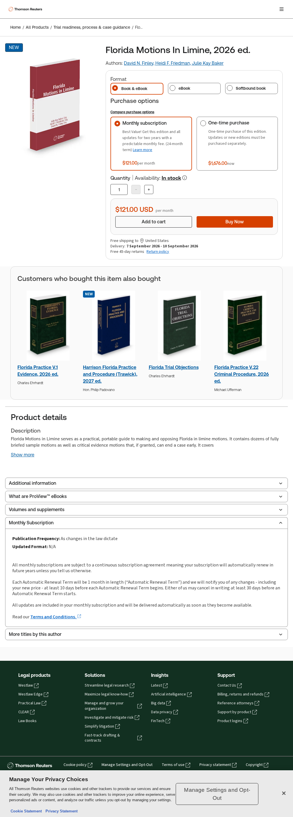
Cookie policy (75, 764)
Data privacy (161, 712)
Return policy (157, 251)
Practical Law (29, 703)
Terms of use (173, 764)
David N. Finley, (139, 63)
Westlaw (25, 685)
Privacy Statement (60, 811)
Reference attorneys (235, 703)
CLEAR (23, 712)
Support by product (234, 712)
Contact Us (226, 685)
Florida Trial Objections (174, 367)
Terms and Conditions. (53, 617)
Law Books (27, 721)
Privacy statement (215, 764)
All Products (37, 27)
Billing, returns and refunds (240, 694)
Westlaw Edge (30, 694)
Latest (156, 685)
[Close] (284, 793)
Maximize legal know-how (106, 694)
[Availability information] (184, 177)
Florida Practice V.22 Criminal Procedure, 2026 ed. (241, 374)
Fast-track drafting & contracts (102, 738)
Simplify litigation (99, 726)
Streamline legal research (107, 685)
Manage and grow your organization (104, 706)
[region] (146, 793)
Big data (158, 703)
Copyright (254, 764)
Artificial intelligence (168, 694)
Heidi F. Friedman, (173, 63)
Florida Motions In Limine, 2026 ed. (139, 27)
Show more (22, 455)
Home (15, 27)
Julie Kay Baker (207, 63)
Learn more (142, 150)
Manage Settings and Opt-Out (127, 764)
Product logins (229, 721)
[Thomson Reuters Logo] (26, 9)
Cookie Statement (26, 811)
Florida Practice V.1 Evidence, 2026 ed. (37, 371)
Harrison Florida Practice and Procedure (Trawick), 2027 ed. (110, 374)
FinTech (158, 721)
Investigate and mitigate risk (109, 717)
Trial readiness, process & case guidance (92, 27)
